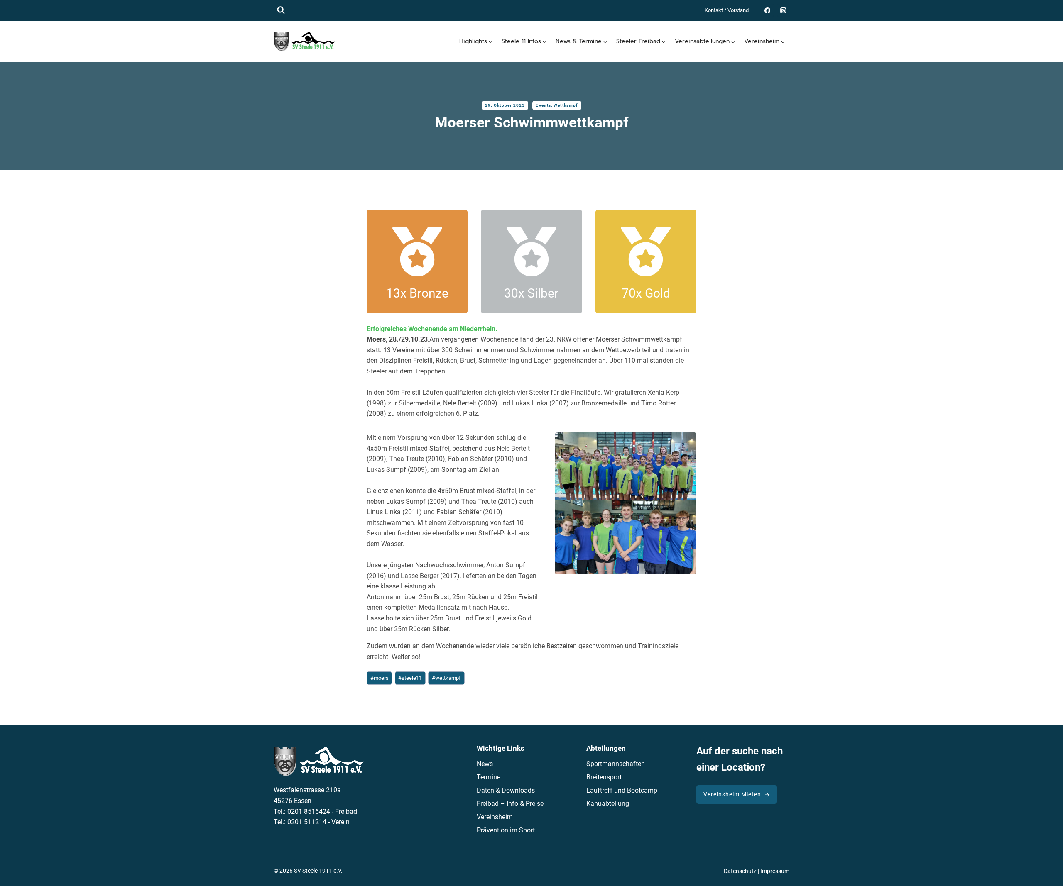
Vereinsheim (495, 817)
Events (543, 105)
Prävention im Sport (506, 830)
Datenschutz (740, 871)
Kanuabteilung (607, 804)
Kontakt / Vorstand (727, 10)
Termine (488, 777)
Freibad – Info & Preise (510, 804)
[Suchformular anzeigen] (281, 10)
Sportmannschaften (615, 764)
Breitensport (604, 777)
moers (379, 678)
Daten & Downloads (506, 790)
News (485, 764)
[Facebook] (767, 10)
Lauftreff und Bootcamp (621, 790)
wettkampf (446, 678)
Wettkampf (566, 105)
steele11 (410, 678)
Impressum (774, 871)
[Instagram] (783, 10)
